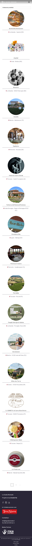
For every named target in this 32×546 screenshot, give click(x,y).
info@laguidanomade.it (8, 521)
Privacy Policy (16, 543)
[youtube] (9, 503)
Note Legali (16, 541)
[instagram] (6, 503)
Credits (16, 545)
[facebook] (3, 503)
